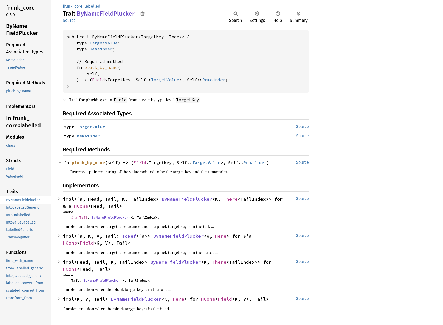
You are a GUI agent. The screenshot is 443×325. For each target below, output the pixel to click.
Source (69, 20)
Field (98, 79)
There (231, 199)
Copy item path (142, 13)
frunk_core (73, 6)
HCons (81, 206)
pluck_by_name (101, 67)
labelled (92, 6)
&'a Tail (79, 217)
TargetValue (103, 42)
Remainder (101, 49)
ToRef (129, 236)
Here (220, 236)
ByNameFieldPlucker (187, 199)
